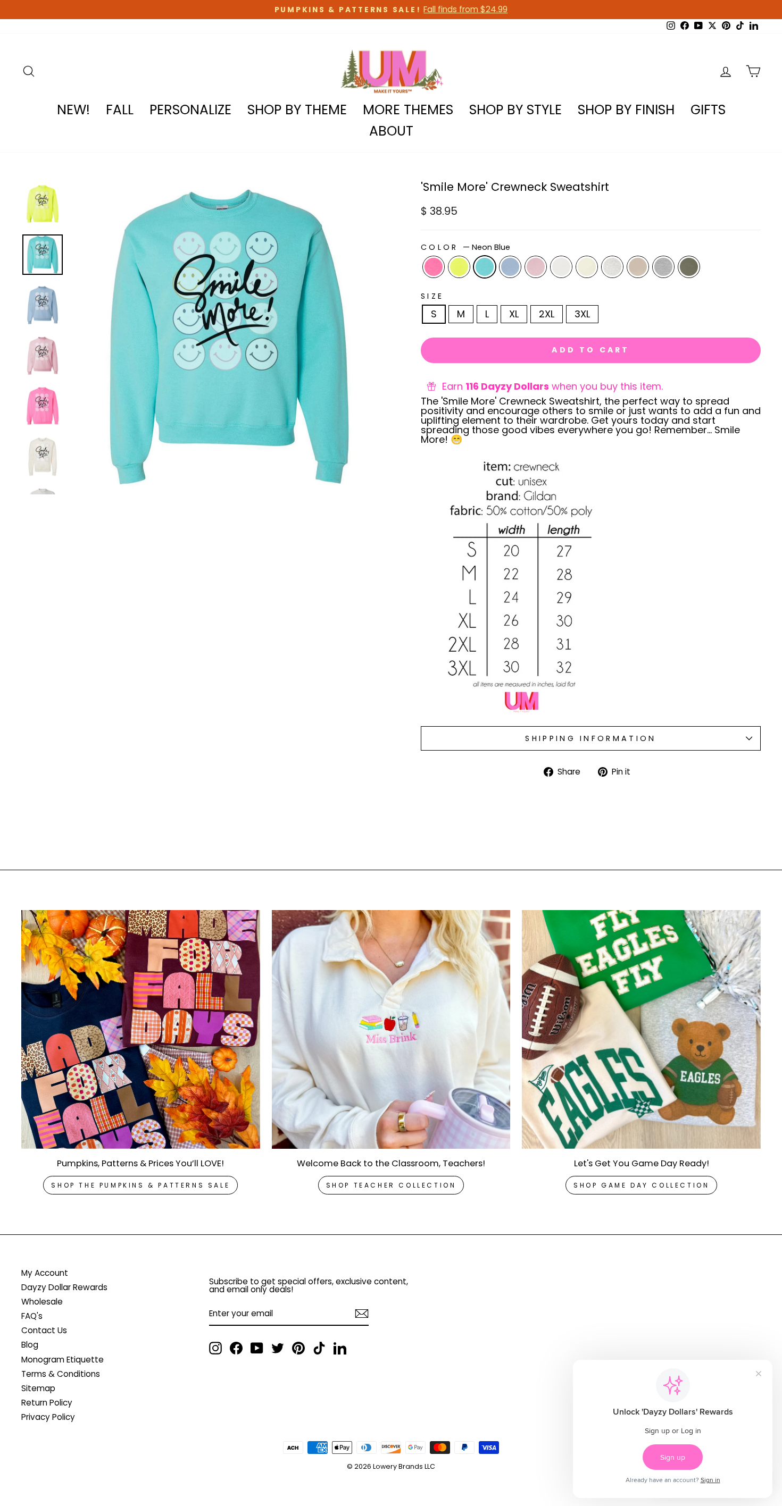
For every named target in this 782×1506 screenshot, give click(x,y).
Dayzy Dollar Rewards (64, 1287)
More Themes (408, 109)
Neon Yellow (459, 266)
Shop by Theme (297, 109)
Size (432, 296)
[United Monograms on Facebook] (236, 1348)
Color (465, 247)
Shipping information (590, 738)
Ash (612, 266)
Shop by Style (515, 109)
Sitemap (38, 1388)
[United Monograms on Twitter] (277, 1348)
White (561, 266)
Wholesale (42, 1301)
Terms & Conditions (60, 1373)
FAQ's (32, 1316)
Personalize (190, 109)
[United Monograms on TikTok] (319, 1348)
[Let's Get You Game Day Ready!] (641, 1029)
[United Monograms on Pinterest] (298, 1348)
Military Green (689, 266)
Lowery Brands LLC (404, 1466)
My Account (44, 1272)
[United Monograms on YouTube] (257, 1348)
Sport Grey (663, 266)
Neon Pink (433, 266)
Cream (586, 266)
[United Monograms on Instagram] (215, 1348)
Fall (120, 109)
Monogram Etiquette (62, 1359)
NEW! (73, 109)
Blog (29, 1344)
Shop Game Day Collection (641, 1185)
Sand (637, 266)
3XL (582, 314)
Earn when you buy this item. (552, 386)
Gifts (708, 109)
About (391, 131)
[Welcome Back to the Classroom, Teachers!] (391, 1029)
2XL (546, 314)
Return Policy (46, 1402)
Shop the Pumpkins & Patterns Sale (140, 1185)
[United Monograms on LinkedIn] (340, 1348)
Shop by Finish (626, 109)
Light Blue (510, 266)
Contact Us (44, 1330)
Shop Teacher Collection (391, 1185)
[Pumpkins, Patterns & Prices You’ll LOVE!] (140, 1029)
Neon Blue (484, 266)
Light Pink (535, 266)
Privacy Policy (48, 1417)
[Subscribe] (362, 1313)
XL (514, 314)
